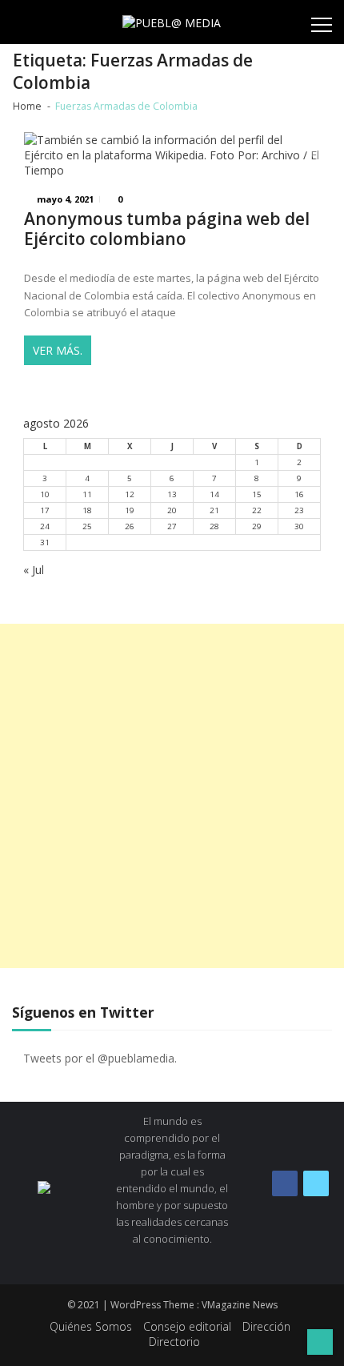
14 (214, 494)
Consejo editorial (187, 1326)
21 (214, 510)
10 (45, 494)
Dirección (266, 1326)
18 (87, 510)
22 (257, 510)
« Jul (33, 569)
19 (129, 510)
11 (87, 494)
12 (129, 494)
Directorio (174, 1341)
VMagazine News (240, 1305)
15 (257, 494)
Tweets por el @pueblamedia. (100, 1058)
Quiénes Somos (91, 1326)
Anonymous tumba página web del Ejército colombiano (167, 229)
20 (172, 510)
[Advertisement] (172, 796)
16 (299, 494)
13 (172, 494)
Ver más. (57, 350)
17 (45, 510)
